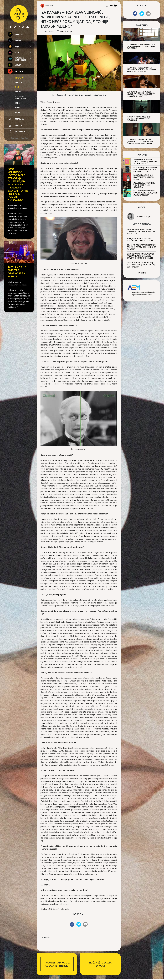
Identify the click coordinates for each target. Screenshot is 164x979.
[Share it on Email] (85, 926)
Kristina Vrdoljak (144, 216)
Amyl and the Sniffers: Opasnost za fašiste (17, 272)
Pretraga (19, 119)
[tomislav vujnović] (78, 238)
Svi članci (142, 273)
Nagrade (19, 125)
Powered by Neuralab (19, 138)
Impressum (20, 132)
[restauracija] (78, 418)
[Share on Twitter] (78, 926)
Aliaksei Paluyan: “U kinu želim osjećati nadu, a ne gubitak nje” (140, 239)
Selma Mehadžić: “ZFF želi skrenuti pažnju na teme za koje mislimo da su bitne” (141, 247)
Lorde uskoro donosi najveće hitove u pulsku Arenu (144, 177)
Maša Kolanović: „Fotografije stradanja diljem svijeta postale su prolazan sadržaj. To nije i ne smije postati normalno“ (18, 184)
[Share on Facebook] (72, 926)
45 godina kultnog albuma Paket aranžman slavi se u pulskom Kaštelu (145, 169)
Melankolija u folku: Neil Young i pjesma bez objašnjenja (144, 185)
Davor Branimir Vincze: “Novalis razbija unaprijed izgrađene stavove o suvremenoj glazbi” (140, 256)
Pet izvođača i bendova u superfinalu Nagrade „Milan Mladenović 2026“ (145, 193)
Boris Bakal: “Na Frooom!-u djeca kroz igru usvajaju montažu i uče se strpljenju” (141, 265)
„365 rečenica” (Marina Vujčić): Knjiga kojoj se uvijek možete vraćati (145, 161)
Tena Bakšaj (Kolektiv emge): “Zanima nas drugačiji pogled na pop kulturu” (141, 231)
